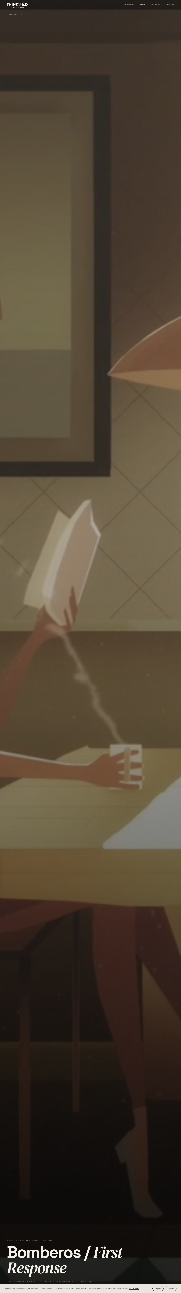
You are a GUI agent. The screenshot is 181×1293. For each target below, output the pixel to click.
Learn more (134, 1288)
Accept (170, 1288)
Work (142, 4)
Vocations (129, 4)
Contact (169, 4)
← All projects (15, 14)
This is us (155, 4)
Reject (158, 1288)
